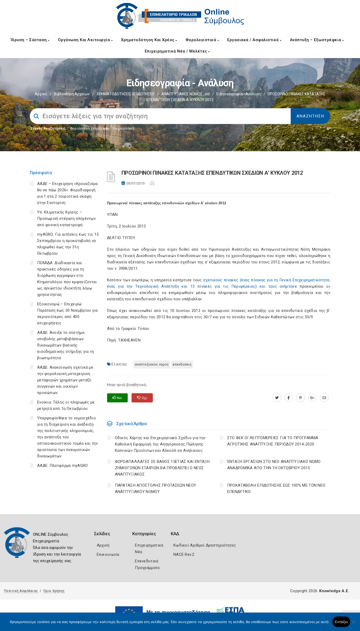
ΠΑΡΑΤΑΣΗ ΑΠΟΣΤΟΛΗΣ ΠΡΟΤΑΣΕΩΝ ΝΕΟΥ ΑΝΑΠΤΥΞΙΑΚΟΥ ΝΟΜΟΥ (155, 488)
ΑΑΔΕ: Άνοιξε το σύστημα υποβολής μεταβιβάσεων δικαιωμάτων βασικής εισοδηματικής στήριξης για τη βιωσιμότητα (65, 345)
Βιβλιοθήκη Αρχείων (72, 94)
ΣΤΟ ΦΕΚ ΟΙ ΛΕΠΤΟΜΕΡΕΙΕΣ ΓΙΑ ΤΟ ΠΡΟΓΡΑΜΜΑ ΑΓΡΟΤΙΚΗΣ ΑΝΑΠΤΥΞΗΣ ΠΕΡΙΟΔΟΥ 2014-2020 (272, 441)
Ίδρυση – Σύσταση (29, 39)
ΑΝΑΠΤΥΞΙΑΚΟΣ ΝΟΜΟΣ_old (186, 94)
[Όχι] (353, 624)
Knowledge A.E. (334, 591)
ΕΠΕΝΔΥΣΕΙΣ (182, 364)
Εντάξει (341, 622)
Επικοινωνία (108, 554)
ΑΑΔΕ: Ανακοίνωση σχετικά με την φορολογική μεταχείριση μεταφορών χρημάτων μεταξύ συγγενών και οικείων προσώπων (65, 380)
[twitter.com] (277, 397)
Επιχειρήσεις (123, 128)
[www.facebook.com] (289, 397)
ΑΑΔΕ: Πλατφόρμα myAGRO (62, 465)
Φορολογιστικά (201, 39)
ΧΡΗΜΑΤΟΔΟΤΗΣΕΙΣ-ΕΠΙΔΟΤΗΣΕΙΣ (125, 94)
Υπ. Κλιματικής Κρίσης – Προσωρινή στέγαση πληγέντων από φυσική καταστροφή (66, 218)
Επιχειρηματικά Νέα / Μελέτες (176, 51)
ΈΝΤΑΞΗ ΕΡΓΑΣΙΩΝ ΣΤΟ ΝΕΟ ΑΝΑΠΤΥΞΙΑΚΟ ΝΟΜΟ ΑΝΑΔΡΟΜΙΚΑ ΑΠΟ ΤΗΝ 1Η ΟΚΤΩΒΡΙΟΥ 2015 (274, 464)
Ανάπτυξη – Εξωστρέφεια (316, 39)
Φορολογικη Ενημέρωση (90, 128)
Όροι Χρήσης (54, 591)
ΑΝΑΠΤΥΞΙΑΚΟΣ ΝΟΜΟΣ (152, 364)
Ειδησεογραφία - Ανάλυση (238, 94)
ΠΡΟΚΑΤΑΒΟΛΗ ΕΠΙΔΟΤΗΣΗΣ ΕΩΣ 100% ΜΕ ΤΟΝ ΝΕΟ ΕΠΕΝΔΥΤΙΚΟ (276, 488)
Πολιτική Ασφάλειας (21, 591)
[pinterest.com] (301, 397)
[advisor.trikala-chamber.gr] (324, 397)
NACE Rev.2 (183, 554)
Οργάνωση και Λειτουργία (84, 39)
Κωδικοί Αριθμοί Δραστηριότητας (204, 545)
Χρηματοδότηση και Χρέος (148, 39)
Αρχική (41, 94)
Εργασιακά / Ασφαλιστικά (253, 39)
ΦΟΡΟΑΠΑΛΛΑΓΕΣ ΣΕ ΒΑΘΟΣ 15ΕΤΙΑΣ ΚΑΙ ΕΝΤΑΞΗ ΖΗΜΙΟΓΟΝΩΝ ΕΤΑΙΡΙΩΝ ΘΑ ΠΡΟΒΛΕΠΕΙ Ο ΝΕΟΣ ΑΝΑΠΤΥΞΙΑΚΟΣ (162, 468)
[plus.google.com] (312, 397)
